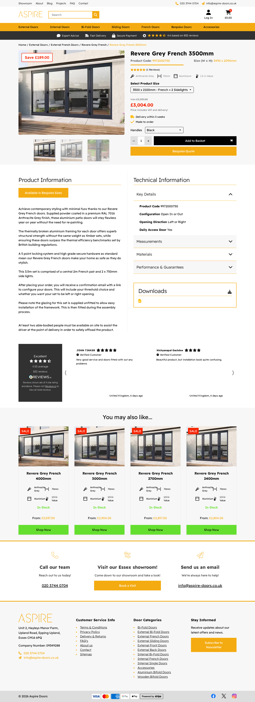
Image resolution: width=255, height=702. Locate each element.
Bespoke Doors (181, 27)
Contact (83, 3)
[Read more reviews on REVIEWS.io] (40, 377)
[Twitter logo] (224, 696)
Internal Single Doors (152, 663)
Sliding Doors (121, 27)
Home (22, 44)
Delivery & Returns (93, 636)
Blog (49, 3)
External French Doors (65, 44)
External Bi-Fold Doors (153, 632)
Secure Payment (127, 35)
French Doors (150, 27)
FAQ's (84, 641)
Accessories (211, 27)
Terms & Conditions (93, 627)
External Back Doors (152, 650)
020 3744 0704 (189, 3)
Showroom (25, 3)
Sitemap (86, 654)
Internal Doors (59, 27)
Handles (136, 130)
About (39, 3)
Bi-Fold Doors (90, 27)
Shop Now (43, 530)
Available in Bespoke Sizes (43, 193)
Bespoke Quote (183, 151)
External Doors (28, 27)
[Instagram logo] (234, 696)
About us (86, 645)
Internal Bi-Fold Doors (153, 654)
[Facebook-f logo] (213, 696)
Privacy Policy (90, 632)
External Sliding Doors (153, 641)
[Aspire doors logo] (30, 14)
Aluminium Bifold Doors (154, 672)
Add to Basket (195, 141)
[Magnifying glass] (96, 14)
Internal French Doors (153, 659)
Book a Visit (127, 585)
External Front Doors (152, 645)
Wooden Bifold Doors (153, 676)
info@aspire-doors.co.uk (221, 3)
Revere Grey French (94, 44)
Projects (61, 3)
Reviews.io (50, 386)
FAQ (72, 3)
